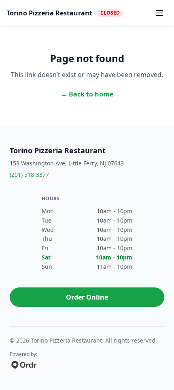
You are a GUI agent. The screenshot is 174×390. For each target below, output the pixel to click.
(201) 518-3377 (29, 174)
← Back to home (87, 94)
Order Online (87, 297)
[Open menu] (159, 13)
